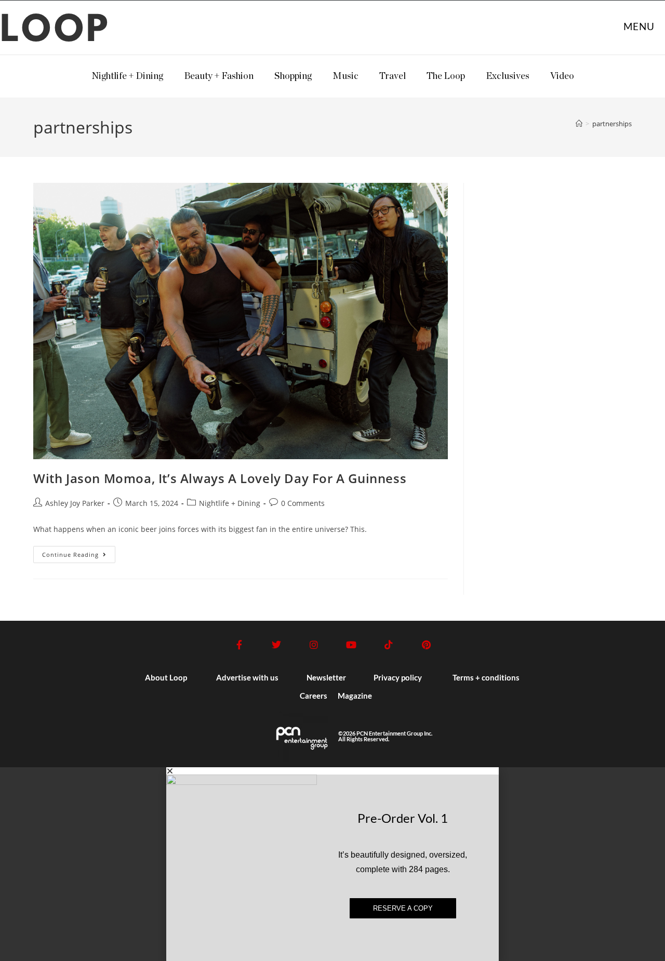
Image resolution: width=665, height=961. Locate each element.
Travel (392, 76)
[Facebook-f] (239, 644)
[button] (332, 771)
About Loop (166, 677)
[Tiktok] (388, 644)
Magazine (355, 695)
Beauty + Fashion (219, 76)
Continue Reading (78, 552)
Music (345, 76)
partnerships (612, 123)
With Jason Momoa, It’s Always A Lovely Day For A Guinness (219, 478)
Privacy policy (398, 677)
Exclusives (507, 76)
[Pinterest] (426, 644)
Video (562, 76)
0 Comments (303, 503)
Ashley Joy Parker (74, 503)
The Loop (446, 76)
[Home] (579, 123)
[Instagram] (313, 644)
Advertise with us (247, 677)
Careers (313, 695)
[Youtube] (351, 644)
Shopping (293, 76)
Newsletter (326, 677)
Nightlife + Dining (127, 76)
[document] (332, 864)
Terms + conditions (486, 677)
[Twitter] (276, 644)
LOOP (55, 31)
